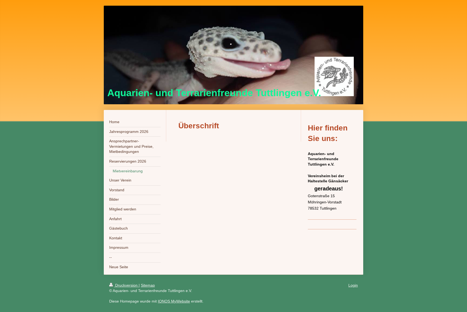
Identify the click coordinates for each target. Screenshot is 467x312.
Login (353, 285)
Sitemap (148, 285)
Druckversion (126, 285)
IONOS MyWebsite (174, 301)
